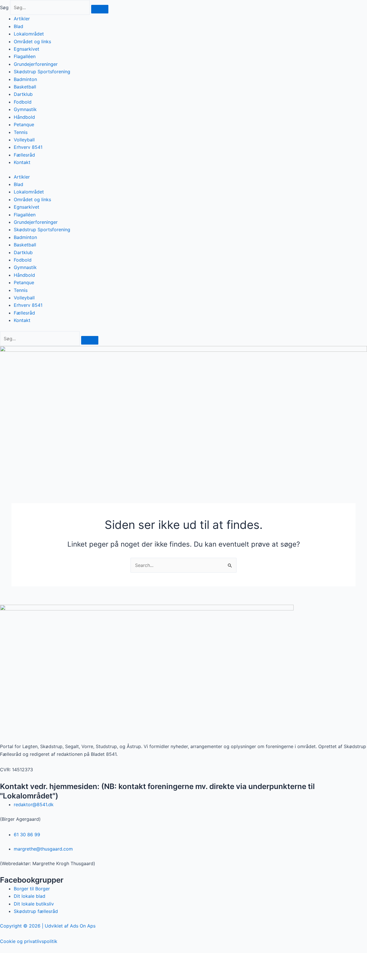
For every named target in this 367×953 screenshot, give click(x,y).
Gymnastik (25, 109)
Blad (18, 26)
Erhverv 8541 (28, 147)
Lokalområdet (29, 34)
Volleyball (24, 140)
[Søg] (99, 9)
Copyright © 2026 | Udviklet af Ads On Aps (47, 926)
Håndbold (24, 117)
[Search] (89, 340)
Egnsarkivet (26, 49)
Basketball (25, 87)
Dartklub (23, 94)
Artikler (22, 18)
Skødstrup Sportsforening (42, 71)
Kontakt (22, 162)
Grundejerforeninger (36, 64)
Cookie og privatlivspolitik (28, 941)
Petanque (24, 124)
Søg (4, 7)
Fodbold (23, 102)
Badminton (25, 79)
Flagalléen (25, 56)
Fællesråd (24, 155)
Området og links (32, 41)
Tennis (21, 132)
